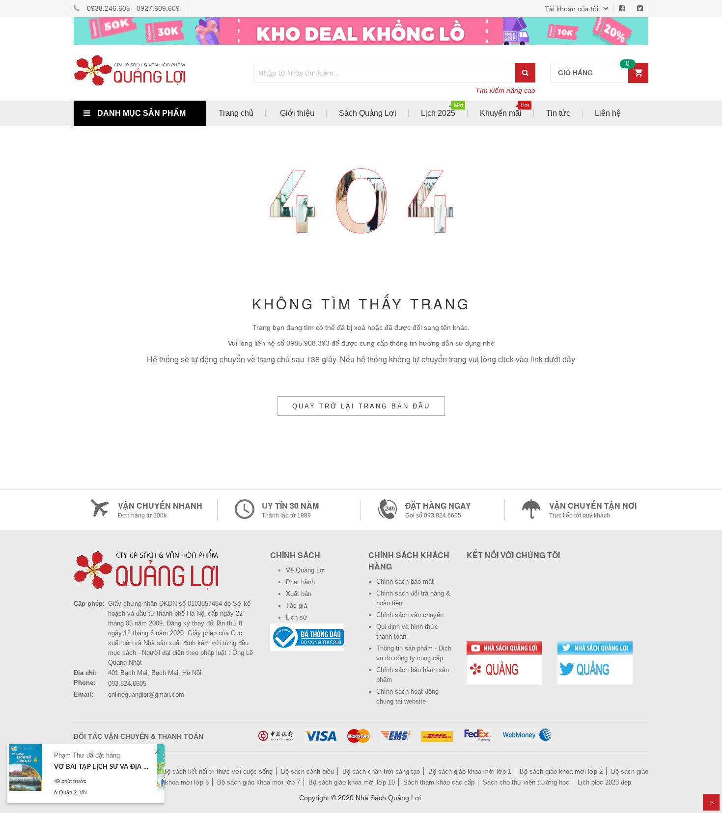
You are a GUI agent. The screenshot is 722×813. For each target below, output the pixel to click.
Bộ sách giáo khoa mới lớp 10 (351, 782)
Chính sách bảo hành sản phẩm (412, 674)
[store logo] (140, 73)
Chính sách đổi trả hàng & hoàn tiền (413, 598)
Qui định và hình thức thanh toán (407, 631)
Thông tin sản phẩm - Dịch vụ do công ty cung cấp (413, 653)
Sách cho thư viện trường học (526, 782)
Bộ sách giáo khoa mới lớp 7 (258, 782)
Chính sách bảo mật (405, 581)
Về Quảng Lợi (306, 570)
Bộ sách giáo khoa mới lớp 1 (469, 771)
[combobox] (384, 72)
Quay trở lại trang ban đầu (361, 406)
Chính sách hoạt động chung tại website (407, 696)
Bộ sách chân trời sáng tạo (381, 771)
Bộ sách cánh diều (307, 771)
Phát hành (300, 582)
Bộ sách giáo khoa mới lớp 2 (561, 771)
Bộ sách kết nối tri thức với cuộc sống (218, 771)
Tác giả (296, 605)
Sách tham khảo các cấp (438, 782)
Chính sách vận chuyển (410, 615)
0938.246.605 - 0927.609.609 (133, 8)
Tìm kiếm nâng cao (505, 90)
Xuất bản (298, 593)
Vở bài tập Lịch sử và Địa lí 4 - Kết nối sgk (102, 767)
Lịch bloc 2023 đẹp (604, 782)
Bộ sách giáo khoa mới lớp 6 (167, 782)
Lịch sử (296, 617)
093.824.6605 (127, 683)
